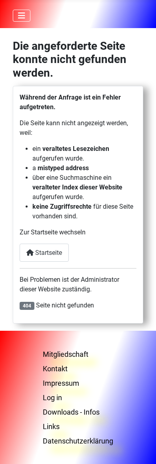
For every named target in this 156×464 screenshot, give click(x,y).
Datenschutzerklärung (78, 441)
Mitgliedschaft (65, 354)
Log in (52, 397)
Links (51, 426)
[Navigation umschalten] (21, 16)
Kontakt (55, 368)
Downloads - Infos (71, 412)
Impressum (61, 383)
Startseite (48, 252)
